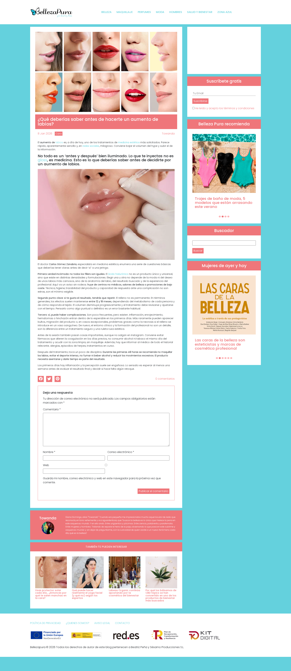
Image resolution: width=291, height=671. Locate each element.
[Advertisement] (224, 50)
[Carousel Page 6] (231, 358)
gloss (42, 160)
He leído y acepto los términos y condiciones (224, 108)
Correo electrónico (120, 452)
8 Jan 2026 (45, 133)
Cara (59, 133)
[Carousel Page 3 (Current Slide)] (225, 216)
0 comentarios (165, 379)
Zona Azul (224, 12)
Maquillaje (125, 12)
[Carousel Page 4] (228, 216)
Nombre (49, 452)
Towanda (168, 133)
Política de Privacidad (45, 623)
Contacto (122, 623)
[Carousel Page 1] (220, 216)
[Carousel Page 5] (228, 358)
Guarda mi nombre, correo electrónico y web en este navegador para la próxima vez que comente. (102, 480)
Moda (160, 12)
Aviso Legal (102, 623)
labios (59, 142)
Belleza (106, 12)
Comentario (52, 409)
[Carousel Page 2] (223, 216)
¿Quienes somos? (77, 623)
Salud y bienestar (199, 12)
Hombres (175, 12)
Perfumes (144, 12)
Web (46, 465)
